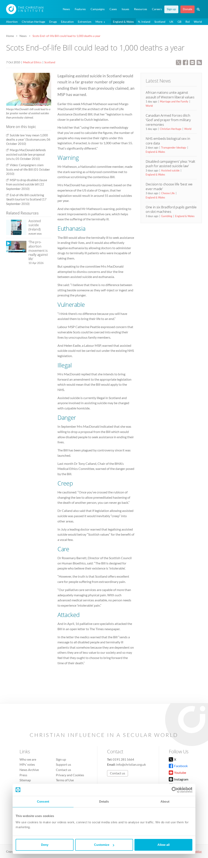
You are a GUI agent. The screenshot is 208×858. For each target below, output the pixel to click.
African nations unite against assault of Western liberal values (170, 94)
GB (179, 21)
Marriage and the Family (174, 101)
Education (67, 21)
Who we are (28, 759)
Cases (113, 9)
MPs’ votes (27, 764)
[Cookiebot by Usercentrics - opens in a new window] (174, 790)
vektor (198, 851)
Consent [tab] (43, 801)
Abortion (12, 21)
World (198, 21)
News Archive (29, 770)
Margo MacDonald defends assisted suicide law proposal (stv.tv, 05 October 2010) (26, 154)
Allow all (163, 844)
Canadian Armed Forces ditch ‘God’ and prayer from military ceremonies (168, 120)
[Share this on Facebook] (185, 62)
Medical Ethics (32, 62)
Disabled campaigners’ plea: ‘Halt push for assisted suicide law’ (170, 163)
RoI (187, 21)
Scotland (159, 21)
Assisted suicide (170, 170)
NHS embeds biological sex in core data (168, 140)
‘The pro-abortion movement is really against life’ (38, 250)
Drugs (53, 21)
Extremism (84, 21)
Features (80, 9)
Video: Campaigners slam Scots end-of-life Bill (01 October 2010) (28, 169)
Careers (157, 9)
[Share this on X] (178, 62)
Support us (63, 764)
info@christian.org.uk (131, 764)
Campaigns (98, 9)
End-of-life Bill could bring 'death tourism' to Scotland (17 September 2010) (26, 199)
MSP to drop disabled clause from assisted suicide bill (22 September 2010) (26, 184)
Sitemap (25, 780)
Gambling (166, 216)
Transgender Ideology (173, 147)
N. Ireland (144, 21)
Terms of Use (65, 780)
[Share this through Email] (192, 62)
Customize (101, 844)
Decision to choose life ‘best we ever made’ (169, 186)
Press (23, 775)
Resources (140, 9)
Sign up (171, 9)
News (66, 9)
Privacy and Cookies (70, 775)
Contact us (63, 770)
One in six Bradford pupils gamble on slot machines (171, 209)
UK (171, 21)
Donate (187, 9)
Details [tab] (104, 801)
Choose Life (168, 193)
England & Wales (123, 21)
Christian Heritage (33, 21)
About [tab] (164, 801)
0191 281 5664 (123, 759)
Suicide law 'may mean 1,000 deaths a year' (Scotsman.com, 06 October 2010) (28, 139)
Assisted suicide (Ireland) (34, 225)
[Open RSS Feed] (199, 62)
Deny (44, 844)
